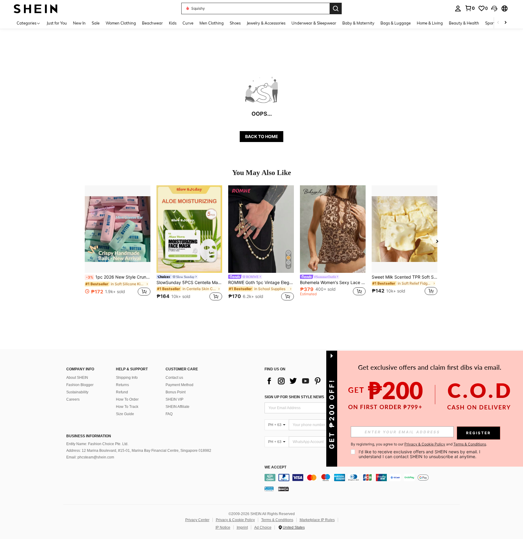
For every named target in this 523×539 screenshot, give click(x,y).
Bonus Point (176, 392)
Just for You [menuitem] (57, 23)
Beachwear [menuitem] (152, 23)
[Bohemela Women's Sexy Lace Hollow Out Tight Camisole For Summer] (333, 229)
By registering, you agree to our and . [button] (419, 444)
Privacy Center (197, 520)
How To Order (127, 399)
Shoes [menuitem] (235, 23)
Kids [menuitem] (172, 23)
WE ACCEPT (275, 467)
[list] (313, 380)
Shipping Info (127, 377)
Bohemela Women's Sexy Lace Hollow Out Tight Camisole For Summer (333, 282)
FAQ (169, 414)
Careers (73, 399)
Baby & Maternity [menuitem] (358, 23)
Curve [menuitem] (188, 23)
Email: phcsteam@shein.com (90, 457)
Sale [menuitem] (96, 23)
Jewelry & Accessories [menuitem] (266, 23)
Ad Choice (262, 527)
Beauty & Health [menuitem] (464, 23)
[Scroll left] (498, 23)
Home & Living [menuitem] (430, 23)
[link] (470, 8)
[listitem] (117, 244)
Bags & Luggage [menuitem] (395, 23)
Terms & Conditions (277, 520)
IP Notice (222, 527)
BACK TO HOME (261, 136)
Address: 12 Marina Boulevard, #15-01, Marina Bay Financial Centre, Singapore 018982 (138, 450)
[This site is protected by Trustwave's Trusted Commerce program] (269, 489)
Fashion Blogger (80, 385)
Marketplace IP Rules (317, 520)
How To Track (127, 407)
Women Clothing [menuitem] (121, 23)
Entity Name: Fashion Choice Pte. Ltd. (97, 444)
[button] (494, 8)
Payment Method (179, 385)
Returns (122, 385)
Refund (122, 392)
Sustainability (77, 392)
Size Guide (125, 414)
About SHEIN (77, 377)
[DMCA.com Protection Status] (283, 489)
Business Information (88, 436)
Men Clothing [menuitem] (211, 23)
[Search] (336, 8)
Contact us (174, 377)
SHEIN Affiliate (177, 407)
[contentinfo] (364, 477)
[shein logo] (36, 8)
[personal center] (458, 8)
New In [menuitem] (79, 23)
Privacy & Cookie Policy (235, 520)
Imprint (242, 527)
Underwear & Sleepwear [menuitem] (313, 23)
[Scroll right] (505, 23)
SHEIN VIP (174, 399)
